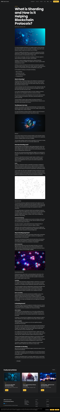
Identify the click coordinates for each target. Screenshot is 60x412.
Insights (16, 6)
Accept (57, 409)
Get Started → (56, 1)
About (45, 1)
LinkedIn (47, 401)
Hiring (51, 1)
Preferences (47, 409)
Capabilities (33, 1)
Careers (36, 404)
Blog (48, 1)
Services (37, 1)
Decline (52, 409)
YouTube (47, 406)
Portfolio (41, 1)
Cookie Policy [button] (18, 409)
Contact (36, 406)
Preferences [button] (36, 409)
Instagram (47, 404)
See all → (54, 369)
